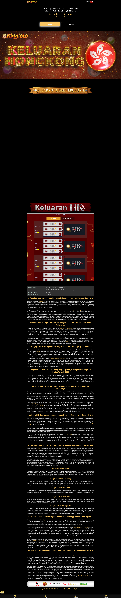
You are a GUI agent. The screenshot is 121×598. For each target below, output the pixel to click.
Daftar (71, 24)
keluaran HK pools (73, 556)
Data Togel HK (44, 520)
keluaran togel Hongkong (58, 358)
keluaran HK (42, 301)
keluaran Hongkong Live (34, 404)
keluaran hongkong (83, 575)
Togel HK (38, 351)
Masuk (50, 24)
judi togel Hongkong (66, 328)
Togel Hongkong (76, 310)
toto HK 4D (39, 448)
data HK (68, 341)
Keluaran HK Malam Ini (38, 540)
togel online (69, 434)
